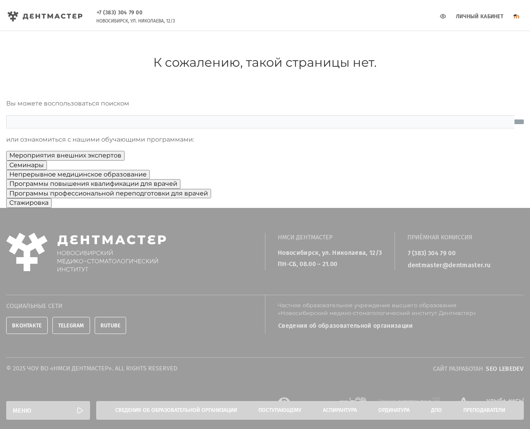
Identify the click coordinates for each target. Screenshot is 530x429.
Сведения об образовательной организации (176, 410)
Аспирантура (340, 410)
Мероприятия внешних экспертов (65, 155)
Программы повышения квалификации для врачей (93, 183)
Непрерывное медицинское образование (78, 174)
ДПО (436, 410)
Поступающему (279, 410)
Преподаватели (484, 410)
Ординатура (394, 410)
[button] (48, 410)
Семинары (26, 165)
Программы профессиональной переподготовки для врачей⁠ (108, 193)
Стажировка (28, 202)
